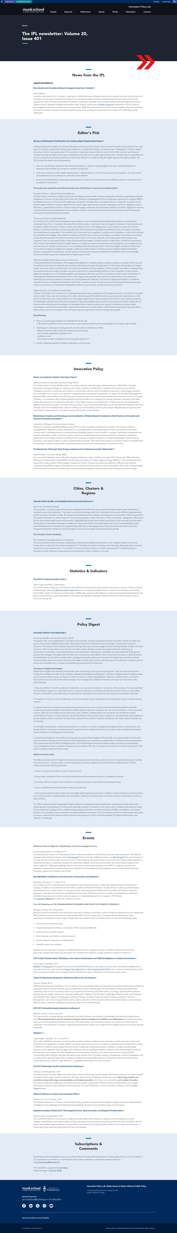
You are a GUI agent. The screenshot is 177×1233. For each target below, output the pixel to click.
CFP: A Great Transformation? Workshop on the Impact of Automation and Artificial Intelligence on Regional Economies (84, 958)
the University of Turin (97, 969)
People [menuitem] (53, 12)
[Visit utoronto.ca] (1, 1)
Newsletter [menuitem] (131, 12)
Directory (156, 1)
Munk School (10, 1)
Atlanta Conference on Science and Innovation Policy (55, 1094)
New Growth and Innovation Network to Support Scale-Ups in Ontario (63, 88)
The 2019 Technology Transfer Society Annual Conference (57, 1066)
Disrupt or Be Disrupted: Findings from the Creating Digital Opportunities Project (67, 141)
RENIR (36, 966)
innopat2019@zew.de (45, 899)
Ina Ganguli (73, 857)
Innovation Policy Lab (23, 1)
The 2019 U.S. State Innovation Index (49, 579)
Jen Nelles (63, 1168)
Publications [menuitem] (85, 12)
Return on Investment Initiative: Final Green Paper (54, 377)
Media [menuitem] (115, 12)
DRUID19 (37, 1033)
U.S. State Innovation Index (63, 590)
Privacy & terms (37, 1228)
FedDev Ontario (105, 104)
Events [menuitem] (101, 12)
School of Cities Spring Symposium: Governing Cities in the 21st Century (64, 977)
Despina (48, 966)
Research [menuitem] (68, 12)
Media (46, 1218)
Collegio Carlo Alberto (72, 969)
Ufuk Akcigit (117, 857)
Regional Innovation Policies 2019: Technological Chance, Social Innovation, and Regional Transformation (78, 1110)
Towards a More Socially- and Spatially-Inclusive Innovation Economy (62, 501)
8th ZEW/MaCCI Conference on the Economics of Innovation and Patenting (65, 876)
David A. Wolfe (56, 1170)
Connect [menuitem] (147, 12)
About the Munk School (32, 1218)
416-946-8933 (55, 1199)
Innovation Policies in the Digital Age (49, 632)
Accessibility (26, 1228)
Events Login (167, 1)
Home (24, 25)
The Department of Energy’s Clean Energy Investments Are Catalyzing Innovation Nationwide (73, 449)
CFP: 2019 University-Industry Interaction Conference (55, 1008)
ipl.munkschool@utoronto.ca (47, 1162)
